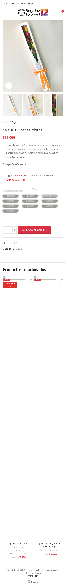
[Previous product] (54, 122)
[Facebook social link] (57, 3)
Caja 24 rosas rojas (17, 543)
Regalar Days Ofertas (17, 553)
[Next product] (61, 122)
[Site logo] (33, 12)
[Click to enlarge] (8, 85)
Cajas (15, 122)
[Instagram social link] (61, 3)
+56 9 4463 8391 (27, 3)
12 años (14, 547)
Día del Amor (17, 550)
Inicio (6, 122)
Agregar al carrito (34, 230)
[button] (58, 281)
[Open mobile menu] (4, 12)
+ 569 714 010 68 (11, 3)
